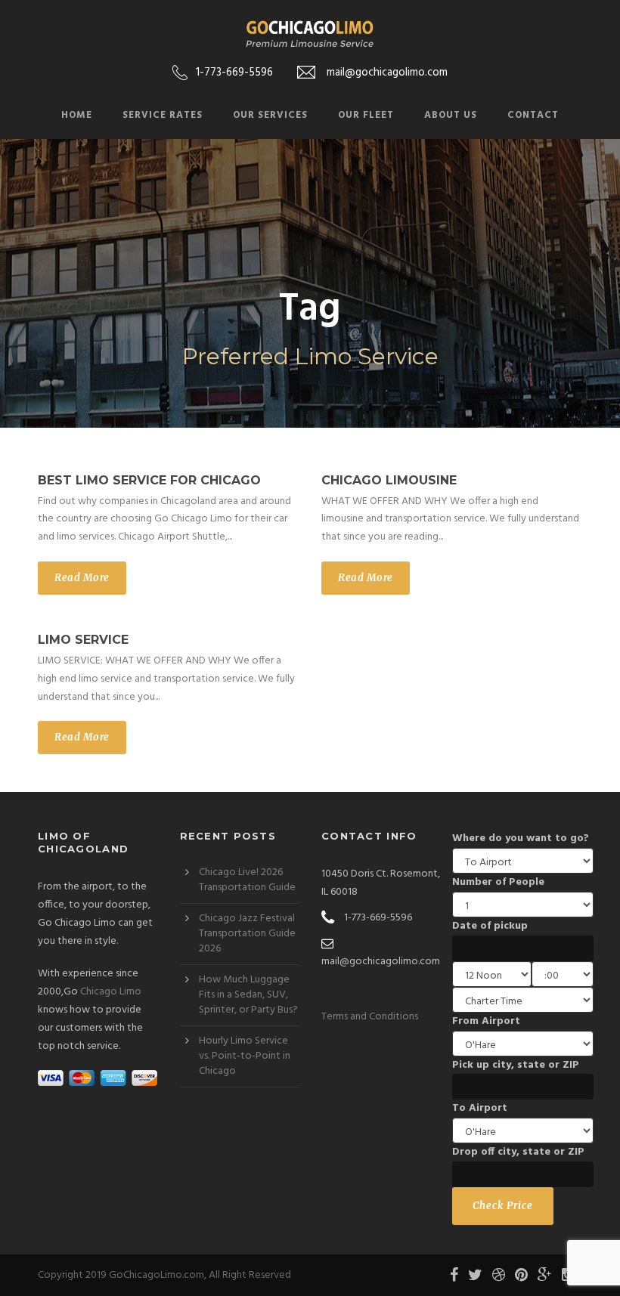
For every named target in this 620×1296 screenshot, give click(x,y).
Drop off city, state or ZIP (518, 1152)
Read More (82, 577)
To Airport (479, 1108)
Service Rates (162, 115)
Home (76, 115)
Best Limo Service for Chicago (149, 480)
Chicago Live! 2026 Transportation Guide (247, 880)
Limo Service (83, 640)
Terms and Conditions (369, 1016)
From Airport (486, 1021)
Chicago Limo (110, 992)
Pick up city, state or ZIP (515, 1065)
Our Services (270, 115)
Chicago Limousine (389, 480)
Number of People (498, 882)
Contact (533, 115)
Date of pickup (490, 926)
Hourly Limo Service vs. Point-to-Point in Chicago (244, 1056)
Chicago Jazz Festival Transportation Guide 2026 (247, 933)
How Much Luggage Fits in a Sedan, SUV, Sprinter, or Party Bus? (248, 995)
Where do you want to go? (520, 838)
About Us (450, 115)
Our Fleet (366, 115)
